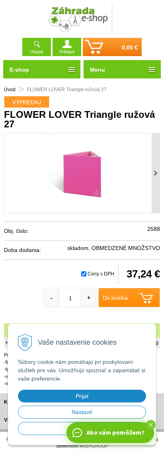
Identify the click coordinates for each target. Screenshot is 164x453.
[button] (151, 425)
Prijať (82, 396)
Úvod (10, 89)
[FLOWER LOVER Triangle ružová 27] (82, 173)
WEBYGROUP (93, 445)
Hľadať (36, 51)
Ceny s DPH (101, 274)
